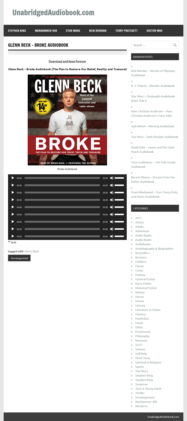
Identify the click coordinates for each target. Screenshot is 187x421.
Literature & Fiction (148, 309)
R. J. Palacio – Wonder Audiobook (153, 85)
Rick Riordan (97, 31)
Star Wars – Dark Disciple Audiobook (154, 136)
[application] (67, 178)
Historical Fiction (146, 288)
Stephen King (17, 31)
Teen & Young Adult (148, 388)
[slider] (120, 177)
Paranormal (142, 331)
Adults (139, 226)
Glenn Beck (31, 251)
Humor (139, 301)
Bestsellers (142, 253)
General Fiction (145, 279)
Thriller (140, 393)
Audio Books (143, 235)
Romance (141, 340)
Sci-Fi (138, 344)
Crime (139, 270)
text (13, 242)
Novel (139, 323)
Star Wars (73, 31)
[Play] (13, 178)
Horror (139, 296)
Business (141, 257)
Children (140, 261)
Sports (139, 366)
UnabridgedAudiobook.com (53, 12)
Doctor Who (154, 31)
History (140, 292)
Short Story (142, 358)
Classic (139, 266)
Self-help (141, 353)
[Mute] (112, 178)
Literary (140, 305)
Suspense (141, 384)
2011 (138, 218)
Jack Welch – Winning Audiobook (152, 126)
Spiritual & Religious (148, 362)
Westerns (141, 406)
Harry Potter (143, 283)
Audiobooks (143, 244)
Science (140, 349)
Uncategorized (19, 258)
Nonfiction (142, 318)
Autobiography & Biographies (154, 248)
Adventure (142, 231)
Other (139, 327)
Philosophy (142, 336)
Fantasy (140, 274)
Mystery (140, 314)
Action (139, 222)
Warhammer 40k (46, 31)
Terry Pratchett (126, 31)
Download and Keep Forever (67, 61)
